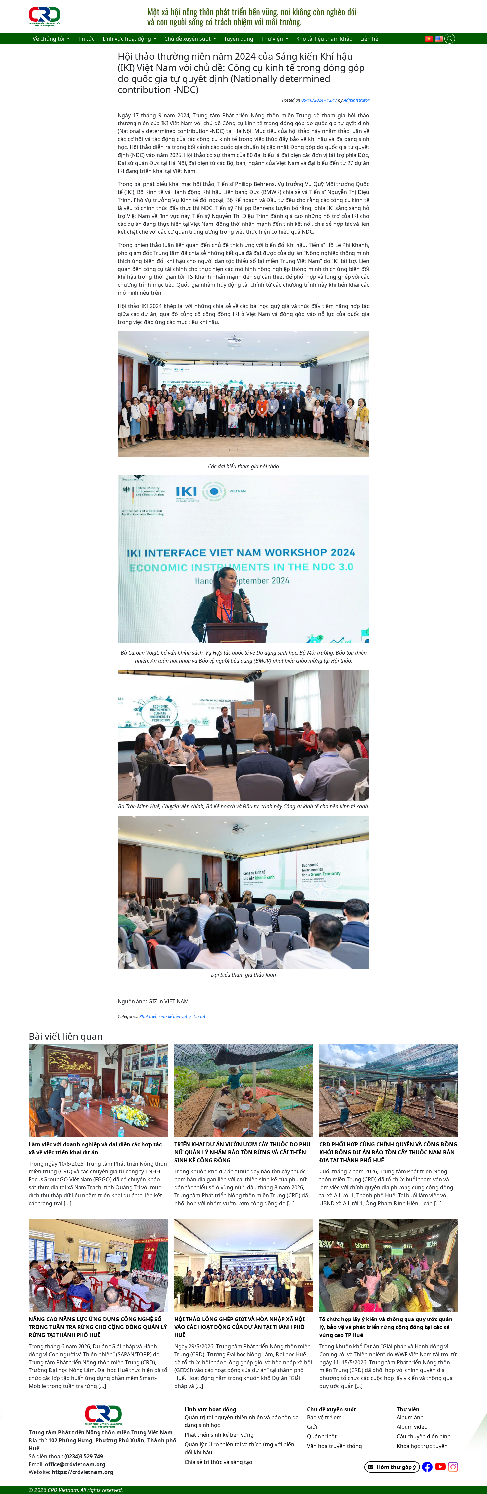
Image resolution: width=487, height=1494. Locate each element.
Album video (412, 1426)
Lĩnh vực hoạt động (210, 1409)
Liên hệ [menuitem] (369, 38)
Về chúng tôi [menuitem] (49, 38)
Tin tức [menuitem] (86, 38)
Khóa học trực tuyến (422, 1446)
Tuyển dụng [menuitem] (238, 38)
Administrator (356, 100)
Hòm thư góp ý (396, 1466)
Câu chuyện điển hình (424, 1436)
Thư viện (408, 1409)
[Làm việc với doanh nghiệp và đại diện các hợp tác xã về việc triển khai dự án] (98, 1090)
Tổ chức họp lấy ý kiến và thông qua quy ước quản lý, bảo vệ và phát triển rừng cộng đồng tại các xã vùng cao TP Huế (386, 1327)
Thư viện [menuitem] (272, 38)
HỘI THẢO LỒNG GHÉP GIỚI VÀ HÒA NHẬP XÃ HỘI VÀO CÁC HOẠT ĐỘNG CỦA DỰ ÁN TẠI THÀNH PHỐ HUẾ (239, 1327)
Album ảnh (410, 1417)
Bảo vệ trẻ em (324, 1417)
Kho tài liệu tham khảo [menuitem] (324, 38)
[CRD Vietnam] (45, 17)
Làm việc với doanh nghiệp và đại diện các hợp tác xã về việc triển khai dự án (95, 1148)
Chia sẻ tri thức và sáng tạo (218, 1462)
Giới (312, 1426)
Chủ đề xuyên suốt (331, 1409)
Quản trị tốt (322, 1436)
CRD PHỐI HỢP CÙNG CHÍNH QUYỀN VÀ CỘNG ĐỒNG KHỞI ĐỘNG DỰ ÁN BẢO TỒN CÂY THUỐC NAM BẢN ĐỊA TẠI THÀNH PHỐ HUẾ (388, 1152)
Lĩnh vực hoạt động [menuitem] (127, 38)
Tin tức (199, 1016)
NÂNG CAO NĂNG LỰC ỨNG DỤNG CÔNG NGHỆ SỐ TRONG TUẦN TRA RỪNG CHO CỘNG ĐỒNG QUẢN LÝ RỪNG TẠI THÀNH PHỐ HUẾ (98, 1327)
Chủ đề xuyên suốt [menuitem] (188, 38)
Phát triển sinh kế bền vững (165, 1016)
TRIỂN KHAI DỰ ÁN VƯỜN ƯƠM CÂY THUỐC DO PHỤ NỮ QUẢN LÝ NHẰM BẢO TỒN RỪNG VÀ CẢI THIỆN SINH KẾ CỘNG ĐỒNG (242, 1152)
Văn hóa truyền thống (334, 1446)
